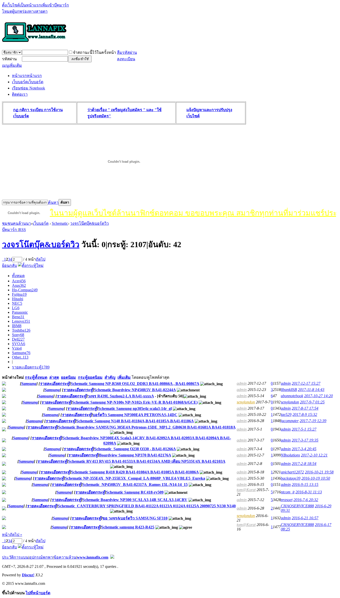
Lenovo (21, 321)
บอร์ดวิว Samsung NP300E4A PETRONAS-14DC (135, 415)
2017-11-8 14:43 (311, 389)
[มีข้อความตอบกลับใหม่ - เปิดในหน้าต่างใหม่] (4, 384)
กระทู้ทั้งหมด (36, 377)
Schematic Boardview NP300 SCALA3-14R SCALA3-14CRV (134, 500)
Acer (19, 281)
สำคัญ (110, 377)
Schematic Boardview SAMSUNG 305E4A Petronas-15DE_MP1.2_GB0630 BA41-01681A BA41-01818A (146, 427)
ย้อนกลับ (9, 265)
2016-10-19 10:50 (315, 478)
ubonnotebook (292, 396)
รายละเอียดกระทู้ (31, 367)
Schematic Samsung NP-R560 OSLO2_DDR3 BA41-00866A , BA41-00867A (135, 383)
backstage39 (290, 478)
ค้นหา (53, 202)
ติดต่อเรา (20, 94)
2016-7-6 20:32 (305, 500)
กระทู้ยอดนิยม (90, 377)
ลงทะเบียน (126, 59)
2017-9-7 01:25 (312, 402)
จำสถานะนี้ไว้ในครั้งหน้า (94, 52)
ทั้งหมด (18, 276)
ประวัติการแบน (15, 557)
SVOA (18, 344)
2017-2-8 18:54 (304, 463)
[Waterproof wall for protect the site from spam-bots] (112, 557)
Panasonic (20, 312)
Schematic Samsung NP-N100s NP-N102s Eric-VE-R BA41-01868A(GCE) (135, 402)
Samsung (21, 353)
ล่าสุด (54, 377)
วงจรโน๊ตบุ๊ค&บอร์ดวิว (89, 223)
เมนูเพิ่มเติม (12, 65)
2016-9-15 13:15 (305, 484)
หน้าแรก (27, 76)
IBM (16, 326)
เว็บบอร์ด (27, 82)
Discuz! (28, 575)
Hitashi (17, 299)
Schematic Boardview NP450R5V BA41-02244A (135, 390)
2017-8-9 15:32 (304, 414)
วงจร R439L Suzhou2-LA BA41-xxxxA (121, 396)
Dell (18, 339)
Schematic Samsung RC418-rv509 (135, 492)
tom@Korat (246, 490)
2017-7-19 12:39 (313, 421)
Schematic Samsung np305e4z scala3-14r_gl (135, 408)
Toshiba (21, 330)
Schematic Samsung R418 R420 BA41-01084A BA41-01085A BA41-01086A (135, 472)
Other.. (20, 357)
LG (15, 308)
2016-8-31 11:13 (308, 492)
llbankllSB (289, 389)
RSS (22, 229)
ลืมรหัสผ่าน (127, 52)
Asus (19, 285)
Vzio (17, 348)
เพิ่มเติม (124, 377)
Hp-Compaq (25, 290)
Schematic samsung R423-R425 (127, 527)
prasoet (286, 500)
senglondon (246, 402)
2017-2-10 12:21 (314, 455)
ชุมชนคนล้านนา (16, 223)
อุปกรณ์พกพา (41, 557)
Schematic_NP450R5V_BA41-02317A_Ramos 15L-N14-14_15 (135, 484)
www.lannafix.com (92, 557)
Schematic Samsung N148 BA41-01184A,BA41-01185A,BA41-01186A (135, 421)
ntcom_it (287, 492)
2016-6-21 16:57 (305, 518)
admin (242, 383)
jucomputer (290, 421)
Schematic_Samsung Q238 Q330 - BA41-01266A (135, 449)
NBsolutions (290, 455)
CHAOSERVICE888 (297, 506)
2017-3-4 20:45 (304, 449)
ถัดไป (40, 259)
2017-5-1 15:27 (304, 429)
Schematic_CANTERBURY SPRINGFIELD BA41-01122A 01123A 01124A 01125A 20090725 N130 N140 (147, 506)
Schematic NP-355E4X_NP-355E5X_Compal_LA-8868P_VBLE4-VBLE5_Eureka (135, 478)
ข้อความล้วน (65, 557)
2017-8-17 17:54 (305, 408)
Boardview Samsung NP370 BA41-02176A (135, 455)
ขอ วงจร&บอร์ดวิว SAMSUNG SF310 (135, 518)
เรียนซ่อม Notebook (28, 88)
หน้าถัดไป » (12, 534)
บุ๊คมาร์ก (10, 229)
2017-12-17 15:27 (306, 383)
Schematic (60, 223)
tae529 (286, 414)
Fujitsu (19, 294)
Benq (18, 317)
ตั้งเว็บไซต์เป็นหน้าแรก (21, 5)
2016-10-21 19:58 (319, 472)
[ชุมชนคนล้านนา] (34, 42)
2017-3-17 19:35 (305, 440)
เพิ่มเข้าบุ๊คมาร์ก (55, 5)
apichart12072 (292, 472)
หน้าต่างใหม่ (13, 377)
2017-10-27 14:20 (318, 396)
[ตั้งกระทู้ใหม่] (31, 265)
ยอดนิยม (68, 377)
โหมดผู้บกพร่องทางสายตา (25, 11)
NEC (17, 303)
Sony (18, 335)
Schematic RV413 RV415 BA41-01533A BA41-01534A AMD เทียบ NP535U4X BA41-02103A (146, 461)
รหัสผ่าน (9, 59)
